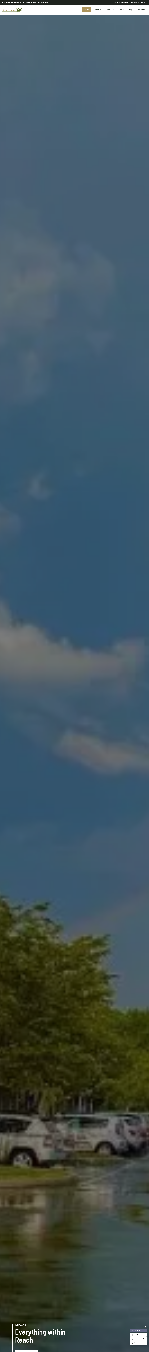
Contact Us (141, 10)
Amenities (97, 10)
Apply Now (143, 2)
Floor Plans (110, 10)
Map (130, 10)
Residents (134, 2)
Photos (121, 10)
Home (87, 10)
